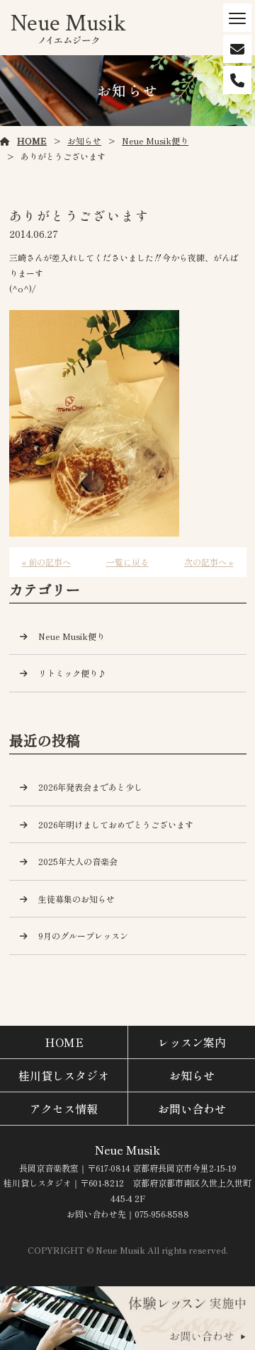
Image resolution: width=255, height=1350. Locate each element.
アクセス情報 (64, 1108)
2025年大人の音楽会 (78, 861)
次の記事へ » (209, 562)
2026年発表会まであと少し (90, 787)
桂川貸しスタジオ (63, 1075)
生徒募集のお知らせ (76, 899)
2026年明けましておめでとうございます (115, 824)
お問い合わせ (192, 1108)
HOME (32, 141)
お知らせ (84, 141)
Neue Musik (127, 1149)
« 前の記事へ (46, 562)
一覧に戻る (127, 562)
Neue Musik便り (155, 141)
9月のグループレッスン (83, 935)
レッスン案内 (192, 1042)
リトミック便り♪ (72, 673)
